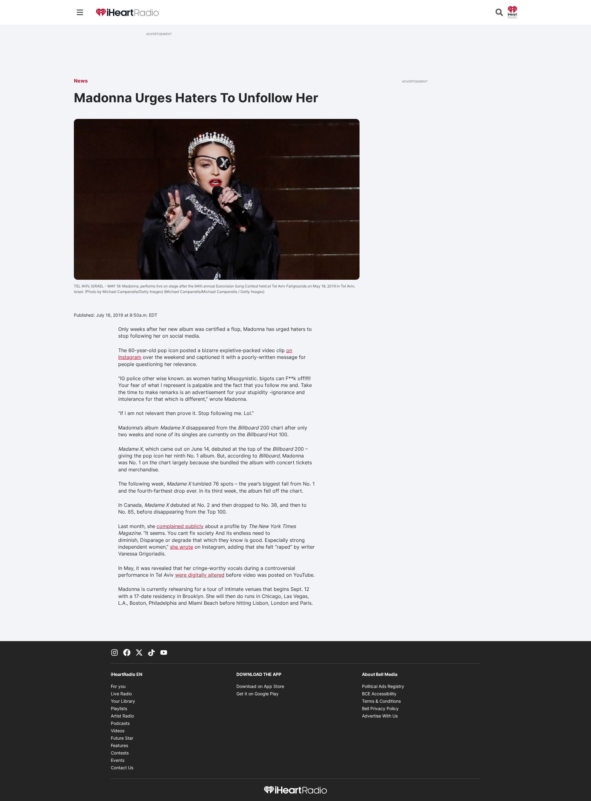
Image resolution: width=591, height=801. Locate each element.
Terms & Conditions (381, 701)
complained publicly (180, 526)
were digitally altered (199, 575)
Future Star (122, 738)
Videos (117, 730)
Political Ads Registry (383, 686)
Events (117, 760)
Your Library (123, 701)
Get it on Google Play (257, 693)
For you (118, 686)
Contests (120, 752)
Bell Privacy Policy (380, 708)
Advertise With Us (380, 715)
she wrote (181, 547)
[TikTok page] (151, 652)
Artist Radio (122, 715)
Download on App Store (260, 686)
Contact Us (122, 767)
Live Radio (121, 693)
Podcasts (120, 723)
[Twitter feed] (139, 652)
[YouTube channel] (163, 652)
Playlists (119, 708)
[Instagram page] (114, 652)
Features (119, 745)
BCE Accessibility (379, 693)
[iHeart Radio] (512, 12)
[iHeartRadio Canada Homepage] (127, 12)
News (81, 81)
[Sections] (80, 12)
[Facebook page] (127, 652)
